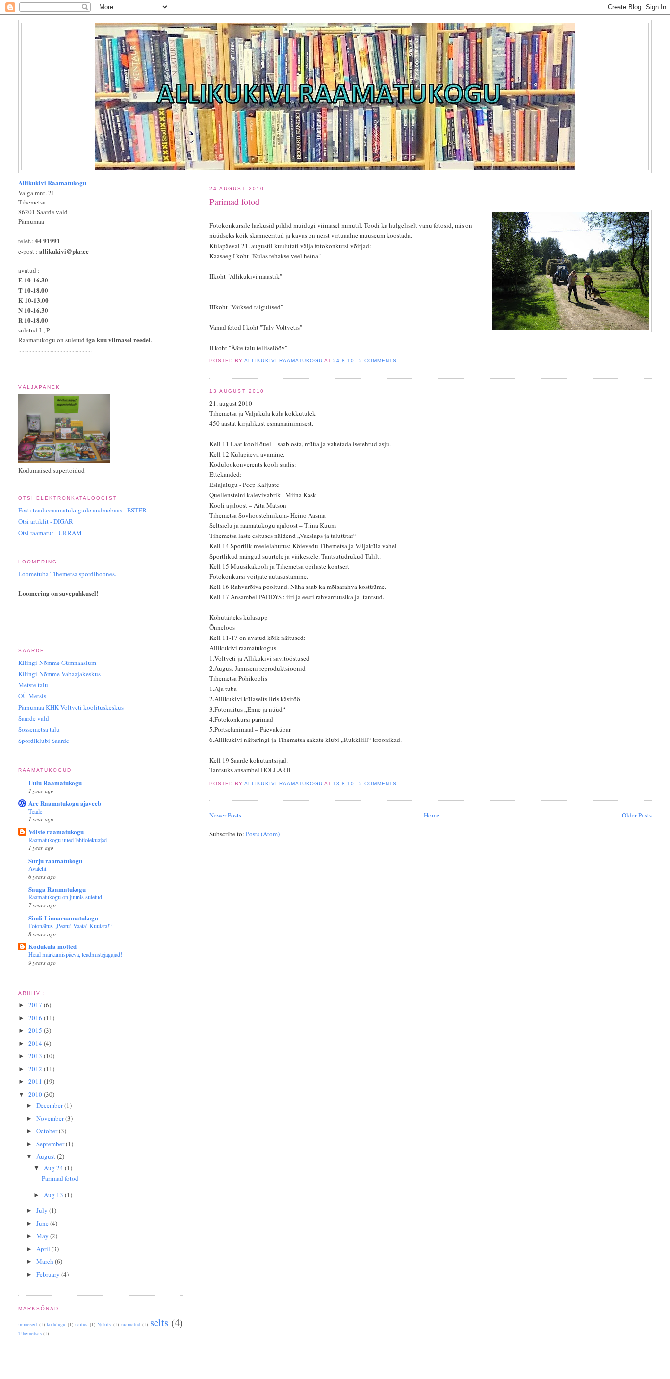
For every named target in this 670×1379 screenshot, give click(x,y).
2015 (36, 1030)
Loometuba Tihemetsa (67, 573)
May (43, 1235)
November (50, 1118)
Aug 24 (54, 1167)
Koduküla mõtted (52, 946)
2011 (36, 1081)
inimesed (27, 1324)
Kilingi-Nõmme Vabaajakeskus (59, 673)
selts (159, 1322)
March (45, 1261)
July (42, 1210)
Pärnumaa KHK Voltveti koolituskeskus (71, 707)
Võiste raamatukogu (56, 831)
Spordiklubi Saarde (43, 740)
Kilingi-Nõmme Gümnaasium (57, 662)
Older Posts (637, 815)
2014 (36, 1043)
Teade (35, 811)
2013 (36, 1055)
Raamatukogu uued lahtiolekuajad (67, 839)
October (47, 1130)
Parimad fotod (234, 201)
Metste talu (33, 684)
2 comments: (380, 360)
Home (431, 815)
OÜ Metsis (32, 695)
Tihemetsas (30, 1333)
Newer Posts (225, 815)
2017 (36, 1004)
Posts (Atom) (263, 833)
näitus (81, 1324)
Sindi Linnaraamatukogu (63, 917)
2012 (36, 1068)
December (50, 1105)
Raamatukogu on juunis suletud (65, 897)
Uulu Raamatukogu (55, 782)
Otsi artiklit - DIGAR (45, 521)
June (43, 1223)
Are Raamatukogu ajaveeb (64, 803)
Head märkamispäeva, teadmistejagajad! (75, 954)
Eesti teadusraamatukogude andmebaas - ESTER (82, 510)
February (48, 1274)
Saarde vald (33, 718)
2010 (36, 1094)
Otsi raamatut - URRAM (50, 532)
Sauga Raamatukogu (57, 889)
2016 (36, 1017)
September (51, 1143)
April (44, 1248)
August (46, 1156)
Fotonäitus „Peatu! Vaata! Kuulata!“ (70, 926)
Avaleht (37, 868)
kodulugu (56, 1324)
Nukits (104, 1324)
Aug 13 (54, 1194)
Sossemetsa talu (39, 729)
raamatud (130, 1324)
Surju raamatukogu (55, 860)
